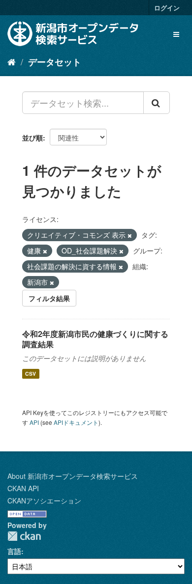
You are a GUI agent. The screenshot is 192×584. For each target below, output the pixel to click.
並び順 (32, 137)
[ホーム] (11, 61)
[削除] (130, 235)
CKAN (24, 536)
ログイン (167, 7)
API (34, 422)
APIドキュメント (76, 422)
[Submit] (156, 102)
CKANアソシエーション (44, 500)
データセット (54, 62)
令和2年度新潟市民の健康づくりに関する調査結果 (95, 339)
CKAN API (23, 488)
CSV (30, 373)
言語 (14, 551)
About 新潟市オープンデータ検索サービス (72, 476)
